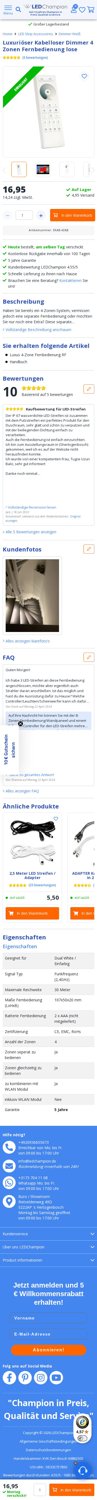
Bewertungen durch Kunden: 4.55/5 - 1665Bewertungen (48, 1475)
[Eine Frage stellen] (89, 657)
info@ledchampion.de (37, 1161)
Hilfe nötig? (14, 1134)
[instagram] (40, 1377)
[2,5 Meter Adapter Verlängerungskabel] (32, 842)
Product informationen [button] (22, 1260)
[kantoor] (9, 1201)
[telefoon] (9, 1147)
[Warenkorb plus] (41, 215)
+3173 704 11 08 (33, 1177)
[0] (90, 9)
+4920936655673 (33, 1142)
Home (7, 33)
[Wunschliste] (82, 10)
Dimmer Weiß (70, 33)
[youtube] (56, 1377)
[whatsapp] (9, 1182)
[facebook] (9, 1377)
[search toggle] (17, 10)
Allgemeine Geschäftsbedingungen (48, 1441)
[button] (84, 76)
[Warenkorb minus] (7, 215)
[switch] (82, 1438)
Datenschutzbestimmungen (48, 1449)
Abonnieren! (48, 1350)
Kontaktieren (70, 280)
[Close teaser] (20, 723)
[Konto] (73, 9)
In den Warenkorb (76, 215)
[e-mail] (9, 1166)
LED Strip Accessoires (35, 33)
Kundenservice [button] (15, 1233)
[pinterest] (25, 1377)
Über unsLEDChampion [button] (23, 1246)
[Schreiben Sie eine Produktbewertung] (89, 389)
